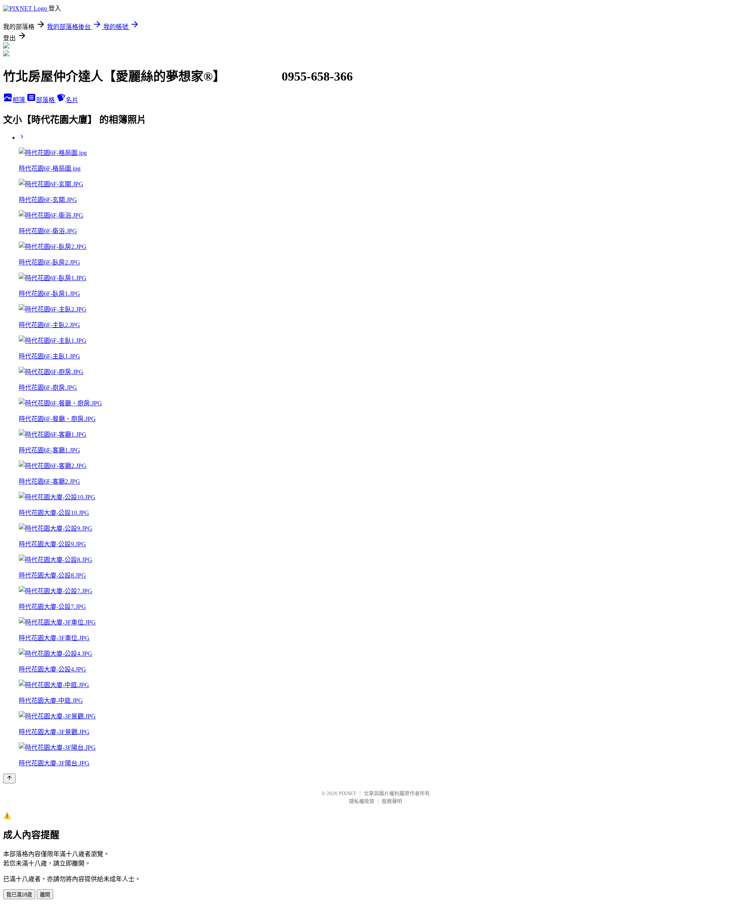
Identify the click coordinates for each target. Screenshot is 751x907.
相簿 (20, 100)
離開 (45, 895)
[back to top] (9, 778)
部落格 (46, 100)
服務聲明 (392, 801)
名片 (72, 100)
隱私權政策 (361, 801)
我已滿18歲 (19, 895)
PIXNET (347, 793)
